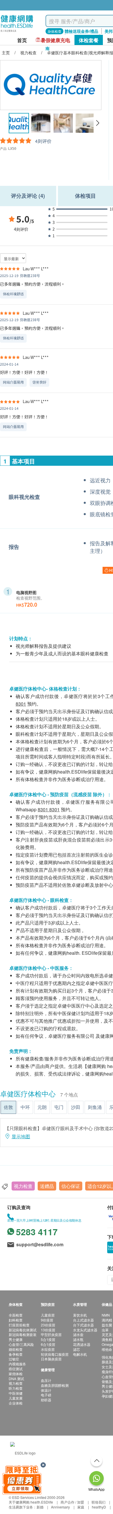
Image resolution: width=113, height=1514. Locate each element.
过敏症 (14, 1358)
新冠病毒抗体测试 (23, 1329)
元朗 (42, 1107)
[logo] (17, 32)
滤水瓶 (78, 1339)
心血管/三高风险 (21, 1344)
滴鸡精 (107, 1319)
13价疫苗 (48, 1329)
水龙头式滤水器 (85, 1329)
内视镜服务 (17, 1363)
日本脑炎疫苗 (51, 1358)
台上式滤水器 (83, 1319)
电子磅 (46, 1394)
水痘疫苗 (48, 1349)
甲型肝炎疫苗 (51, 1334)
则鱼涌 (95, 1107)
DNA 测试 (16, 1378)
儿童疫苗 (48, 1314)
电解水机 (80, 1354)
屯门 (58, 1107)
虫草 (105, 1329)
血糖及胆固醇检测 (55, 1385)
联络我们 (98, 1501)
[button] (97, 123)
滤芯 (76, 1349)
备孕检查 (16, 1354)
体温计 (46, 1390)
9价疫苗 (47, 1319)
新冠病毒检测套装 (23, 1334)
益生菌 (107, 1324)
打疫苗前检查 (19, 1324)
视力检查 (23, 1186)
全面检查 (16, 1314)
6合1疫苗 (48, 1344)
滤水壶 (78, 1334)
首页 (22, 40)
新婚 (40, 1506)
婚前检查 (16, 1349)
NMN (106, 1314)
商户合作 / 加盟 (72, 1501)
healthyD (99, 1506)
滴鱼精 (107, 1339)
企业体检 (16, 1402)
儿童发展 (16, 1398)
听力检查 (16, 1388)
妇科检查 (16, 1319)
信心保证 (70, 1186)
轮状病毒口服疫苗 (55, 1354)
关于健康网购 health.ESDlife (31, 1501)
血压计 (46, 1380)
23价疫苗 (48, 1324)
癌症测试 (16, 1368)
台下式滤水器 (83, 1324)
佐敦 (8, 1107)
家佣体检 (16, 1373)
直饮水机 (80, 1314)
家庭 (80, 1506)
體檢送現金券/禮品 (81, 31)
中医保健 (16, 1393)
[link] (23, 1452)
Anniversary (60, 1506)
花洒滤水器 (81, 1344)
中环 (25, 1107)
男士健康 (16, 1339)
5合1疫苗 (48, 1339)
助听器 (46, 1399)
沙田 (75, 1107)
